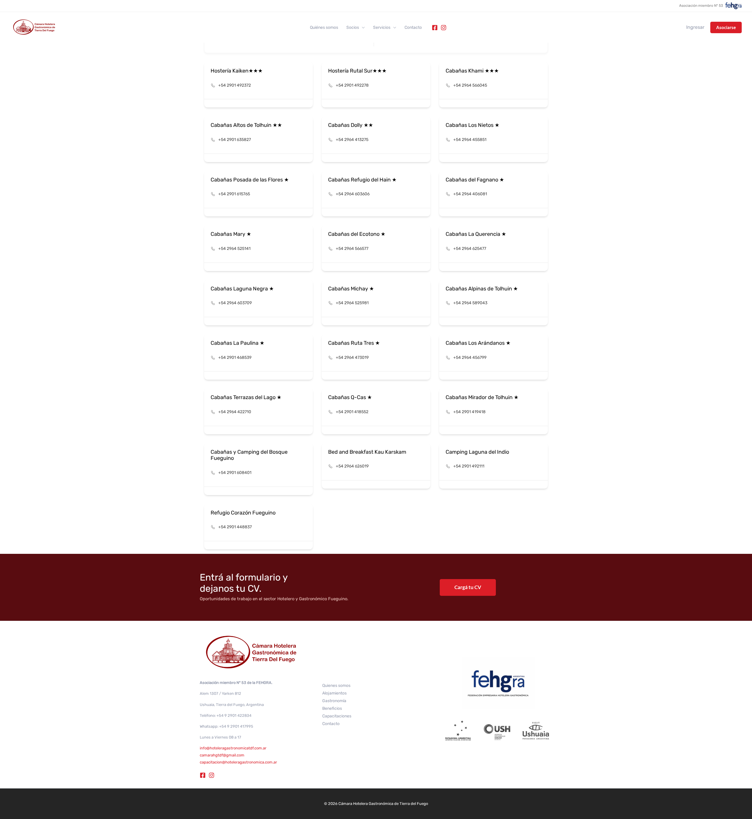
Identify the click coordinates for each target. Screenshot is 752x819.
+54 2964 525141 (234, 248)
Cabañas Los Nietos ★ (472, 125)
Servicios (381, 28)
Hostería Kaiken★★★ (237, 71)
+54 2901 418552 (352, 411)
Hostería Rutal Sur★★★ (357, 71)
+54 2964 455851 (469, 139)
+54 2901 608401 (234, 472)
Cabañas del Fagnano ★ (475, 179)
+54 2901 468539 (234, 357)
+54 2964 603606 (353, 193)
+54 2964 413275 (352, 139)
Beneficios (332, 708)
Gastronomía (334, 700)
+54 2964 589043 (470, 302)
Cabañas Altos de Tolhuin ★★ (246, 125)
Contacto (413, 28)
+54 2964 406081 (470, 193)
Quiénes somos (324, 28)
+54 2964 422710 (234, 411)
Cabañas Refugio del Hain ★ (362, 179)
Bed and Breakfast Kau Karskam (367, 452)
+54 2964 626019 (352, 466)
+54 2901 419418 (469, 411)
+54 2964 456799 (469, 357)
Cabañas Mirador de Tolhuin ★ (482, 397)
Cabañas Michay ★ (351, 288)
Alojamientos (334, 693)
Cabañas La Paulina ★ (237, 343)
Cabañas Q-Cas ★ (350, 397)
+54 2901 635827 (234, 139)
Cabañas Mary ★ (231, 234)
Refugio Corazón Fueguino (243, 512)
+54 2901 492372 (234, 85)
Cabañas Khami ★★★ (472, 71)
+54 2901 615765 (234, 193)
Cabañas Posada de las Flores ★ (250, 179)
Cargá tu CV (467, 587)
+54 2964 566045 (470, 85)
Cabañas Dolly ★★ (350, 125)
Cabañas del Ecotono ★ (356, 234)
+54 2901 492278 (352, 85)
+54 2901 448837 (235, 526)
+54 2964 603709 (235, 302)
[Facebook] (435, 28)
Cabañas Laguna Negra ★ (242, 288)
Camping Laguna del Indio (477, 452)
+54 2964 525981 (352, 302)
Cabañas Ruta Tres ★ (354, 343)
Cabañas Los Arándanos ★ (478, 343)
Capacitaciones (336, 716)
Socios (352, 28)
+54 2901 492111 (468, 466)
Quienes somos (336, 685)
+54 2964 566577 (352, 248)
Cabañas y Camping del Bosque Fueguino (249, 455)
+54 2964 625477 (469, 248)
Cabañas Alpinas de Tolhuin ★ (482, 288)
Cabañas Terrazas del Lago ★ (246, 397)
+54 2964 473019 (352, 357)
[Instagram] (443, 28)
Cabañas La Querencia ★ (476, 234)
